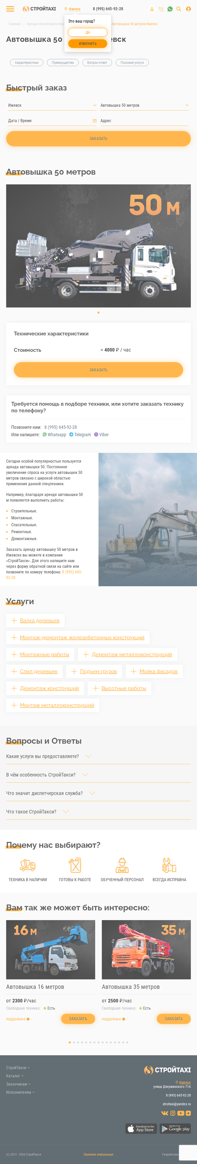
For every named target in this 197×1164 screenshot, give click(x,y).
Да (88, 32)
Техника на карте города (151, 9)
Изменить (88, 44)
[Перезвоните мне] (161, 9)
